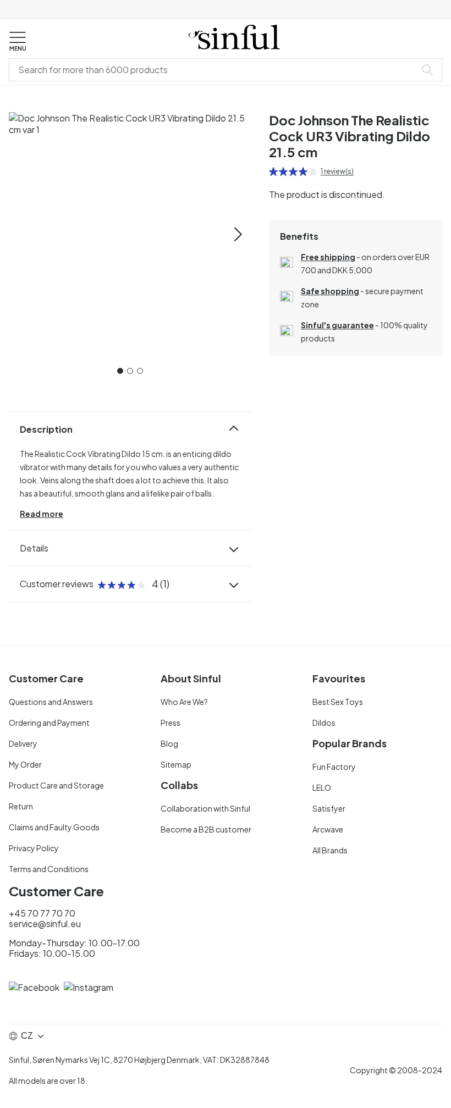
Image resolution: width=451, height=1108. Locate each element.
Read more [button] (41, 514)
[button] (17, 42)
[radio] (273, 171)
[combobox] (214, 70)
